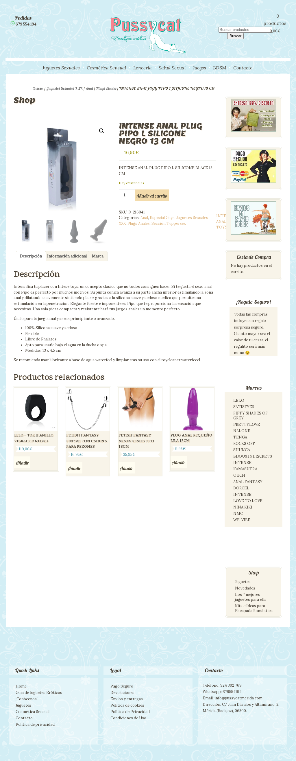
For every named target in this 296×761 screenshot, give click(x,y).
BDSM (219, 68)
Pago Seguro (121, 686)
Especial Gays (162, 217)
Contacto (242, 68)
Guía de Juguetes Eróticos (39, 692)
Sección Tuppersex (168, 223)
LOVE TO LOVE (247, 500)
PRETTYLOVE (246, 424)
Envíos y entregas (126, 698)
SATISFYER (243, 406)
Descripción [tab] (31, 256)
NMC (238, 513)
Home (21, 686)
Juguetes (243, 581)
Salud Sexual (172, 68)
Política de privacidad (35, 724)
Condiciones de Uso (128, 718)
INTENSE (242, 462)
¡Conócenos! (27, 698)
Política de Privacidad (130, 711)
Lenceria (142, 68)
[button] (102, 131)
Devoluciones (122, 692)
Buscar (235, 36)
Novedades (245, 588)
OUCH (239, 475)
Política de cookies (127, 705)
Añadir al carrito (151, 196)
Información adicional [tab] (67, 256)
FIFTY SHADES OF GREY (250, 416)
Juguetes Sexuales (61, 68)
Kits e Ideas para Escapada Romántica (254, 608)
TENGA (240, 437)
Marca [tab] (97, 256)
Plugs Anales (106, 88)
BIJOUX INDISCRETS (252, 456)
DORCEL (241, 488)
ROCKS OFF (244, 443)
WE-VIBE (241, 519)
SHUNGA (241, 449)
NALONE (241, 430)
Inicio (38, 88)
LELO (238, 400)
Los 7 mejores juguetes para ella (250, 597)
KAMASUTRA (245, 469)
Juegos (199, 68)
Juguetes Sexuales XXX (64, 88)
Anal (89, 88)
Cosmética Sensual (106, 68)
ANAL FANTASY (247, 481)
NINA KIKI (242, 507)
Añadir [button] (22, 463)
